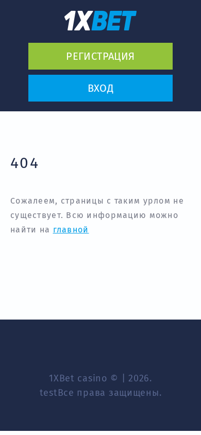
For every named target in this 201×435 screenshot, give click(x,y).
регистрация (100, 56)
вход (101, 88)
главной (71, 230)
